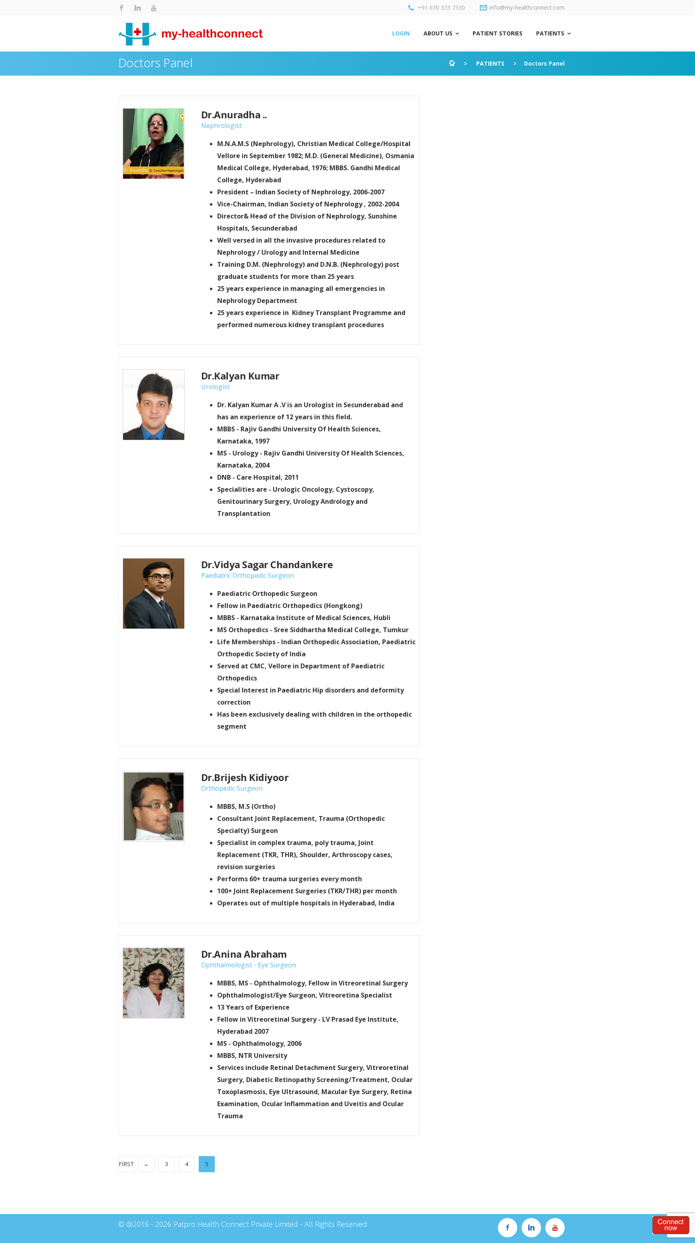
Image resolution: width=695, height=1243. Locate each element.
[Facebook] (121, 8)
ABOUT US (438, 33)
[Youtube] (153, 8)
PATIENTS (550, 33)
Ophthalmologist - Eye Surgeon (248, 965)
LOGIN (401, 33)
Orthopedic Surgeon (232, 788)
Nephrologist (221, 125)
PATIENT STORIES (497, 33)
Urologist (215, 386)
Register (671, 1225)
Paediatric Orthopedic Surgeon (247, 575)
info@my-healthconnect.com (527, 7)
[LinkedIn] (137, 8)
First (126, 1164)
